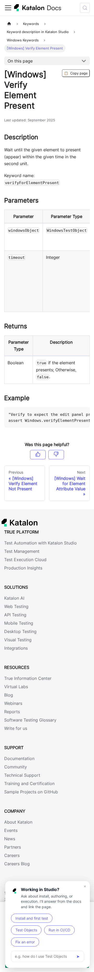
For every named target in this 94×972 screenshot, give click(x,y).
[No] (56, 454)
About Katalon (18, 822)
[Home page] (9, 24)
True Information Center (27, 678)
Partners (12, 847)
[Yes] (38, 454)
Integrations (16, 648)
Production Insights (23, 567)
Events (10, 830)
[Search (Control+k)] (85, 8)
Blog (8, 695)
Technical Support (22, 775)
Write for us (15, 728)
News (9, 838)
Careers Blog (17, 863)
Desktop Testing (20, 631)
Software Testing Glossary (30, 720)
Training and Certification (29, 783)
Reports (12, 711)
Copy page (76, 73)
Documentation (19, 758)
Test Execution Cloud (25, 559)
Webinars (13, 703)
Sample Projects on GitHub (31, 791)
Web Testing (16, 606)
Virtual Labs (16, 686)
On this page (20, 61)
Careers (12, 855)
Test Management (21, 551)
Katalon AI (14, 598)
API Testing (15, 614)
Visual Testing (18, 639)
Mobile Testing (18, 623)
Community (15, 766)
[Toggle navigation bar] (8, 8)
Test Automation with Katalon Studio (40, 542)
